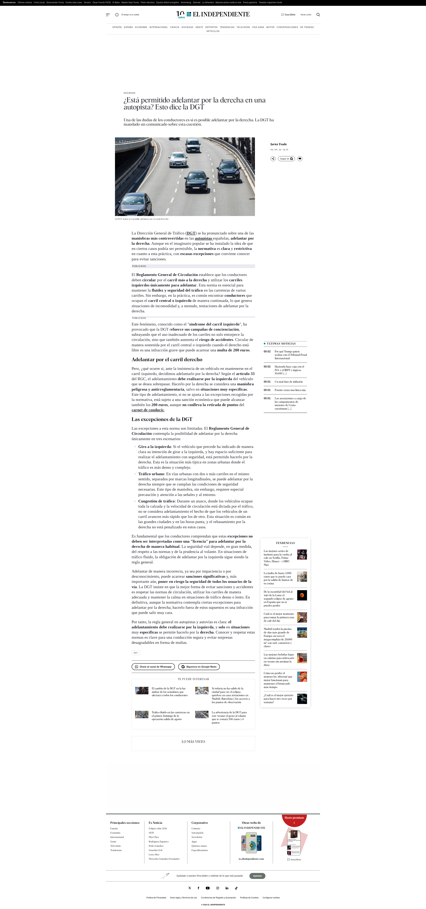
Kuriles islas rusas (74, 2)
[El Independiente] (213, 14)
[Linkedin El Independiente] (227, 888)
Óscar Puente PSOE (102, 2)
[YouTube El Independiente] (208, 888)
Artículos (213, 31)
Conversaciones (287, 27)
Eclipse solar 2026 (158, 828)
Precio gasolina (250, 2)
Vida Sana (258, 27)
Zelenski (197, 2)
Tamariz (87, 2)
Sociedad (187, 27)
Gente (199, 27)
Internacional (158, 27)
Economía (141, 27)
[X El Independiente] (189, 888)
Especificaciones (200, 850)
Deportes (211, 27)
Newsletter (197, 837)
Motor (270, 27)
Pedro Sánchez (148, 2)
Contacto (196, 828)
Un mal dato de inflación (289, 381)
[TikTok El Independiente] (236, 888)
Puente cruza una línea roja (290, 390)
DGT (191, 233)
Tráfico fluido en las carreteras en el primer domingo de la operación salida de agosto (171, 716)
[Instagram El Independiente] (217, 888)
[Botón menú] (108, 14)
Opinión (117, 27)
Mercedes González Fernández (164, 858)
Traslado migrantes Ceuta (270, 2)
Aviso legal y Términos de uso (183, 897)
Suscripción (197, 832)
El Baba (116, 2)
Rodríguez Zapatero (159, 841)
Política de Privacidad (156, 897)
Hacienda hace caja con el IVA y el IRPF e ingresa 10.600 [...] (289, 370)
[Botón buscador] (318, 14)
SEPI (151, 832)
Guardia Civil (155, 850)
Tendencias (227, 27)
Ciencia (174, 27)
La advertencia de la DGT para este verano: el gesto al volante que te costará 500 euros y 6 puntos (229, 717)
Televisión (243, 27)
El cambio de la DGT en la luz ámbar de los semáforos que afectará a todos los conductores (170, 692)
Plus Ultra (154, 837)
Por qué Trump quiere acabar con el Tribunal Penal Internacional (291, 355)
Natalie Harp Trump (130, 2)
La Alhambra (208, 2)
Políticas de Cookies (249, 897)
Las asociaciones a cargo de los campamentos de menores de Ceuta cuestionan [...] (290, 403)
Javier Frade (279, 144)
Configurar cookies (271, 897)
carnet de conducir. (148, 410)
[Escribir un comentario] (299, 158)
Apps (194, 841)
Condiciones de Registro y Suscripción (218, 897)
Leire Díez (154, 854)
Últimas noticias (25, 2)
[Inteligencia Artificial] (251, 852)
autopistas (204, 238)
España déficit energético (167, 2)
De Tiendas (307, 27)
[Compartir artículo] (273, 158)
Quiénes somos (199, 846)
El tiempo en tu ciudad (130, 14)
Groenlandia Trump (55, 2)
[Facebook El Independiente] (198, 888)
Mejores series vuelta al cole (228, 2)
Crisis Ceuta (39, 2)
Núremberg (186, 2)
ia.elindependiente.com (251, 858)
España (128, 27)
